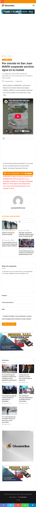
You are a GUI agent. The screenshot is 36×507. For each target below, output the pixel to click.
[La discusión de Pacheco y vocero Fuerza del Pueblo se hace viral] (26, 369)
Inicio (4, 56)
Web (3, 309)
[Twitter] (19, 500)
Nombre (5, 295)
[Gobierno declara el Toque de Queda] (9, 225)
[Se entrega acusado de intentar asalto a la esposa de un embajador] (9, 390)
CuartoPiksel (23, 497)
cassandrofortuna (8, 81)
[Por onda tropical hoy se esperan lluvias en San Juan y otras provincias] (9, 411)
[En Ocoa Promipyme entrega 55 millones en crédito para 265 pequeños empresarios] (9, 369)
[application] (18, 173)
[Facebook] (17, 500)
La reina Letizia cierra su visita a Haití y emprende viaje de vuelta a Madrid (9, 244)
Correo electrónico (8, 302)
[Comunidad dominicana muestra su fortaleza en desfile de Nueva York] (26, 243)
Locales (9, 56)
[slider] (29, 173)
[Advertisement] (18, 34)
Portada (9, 59)
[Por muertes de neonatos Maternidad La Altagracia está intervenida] (26, 390)
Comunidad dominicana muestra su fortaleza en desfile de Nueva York (26, 252)
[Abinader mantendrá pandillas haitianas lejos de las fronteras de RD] (26, 225)
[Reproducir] (5, 173)
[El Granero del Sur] (7, 5)
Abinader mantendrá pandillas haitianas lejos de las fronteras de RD (26, 234)
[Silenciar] (25, 173)
